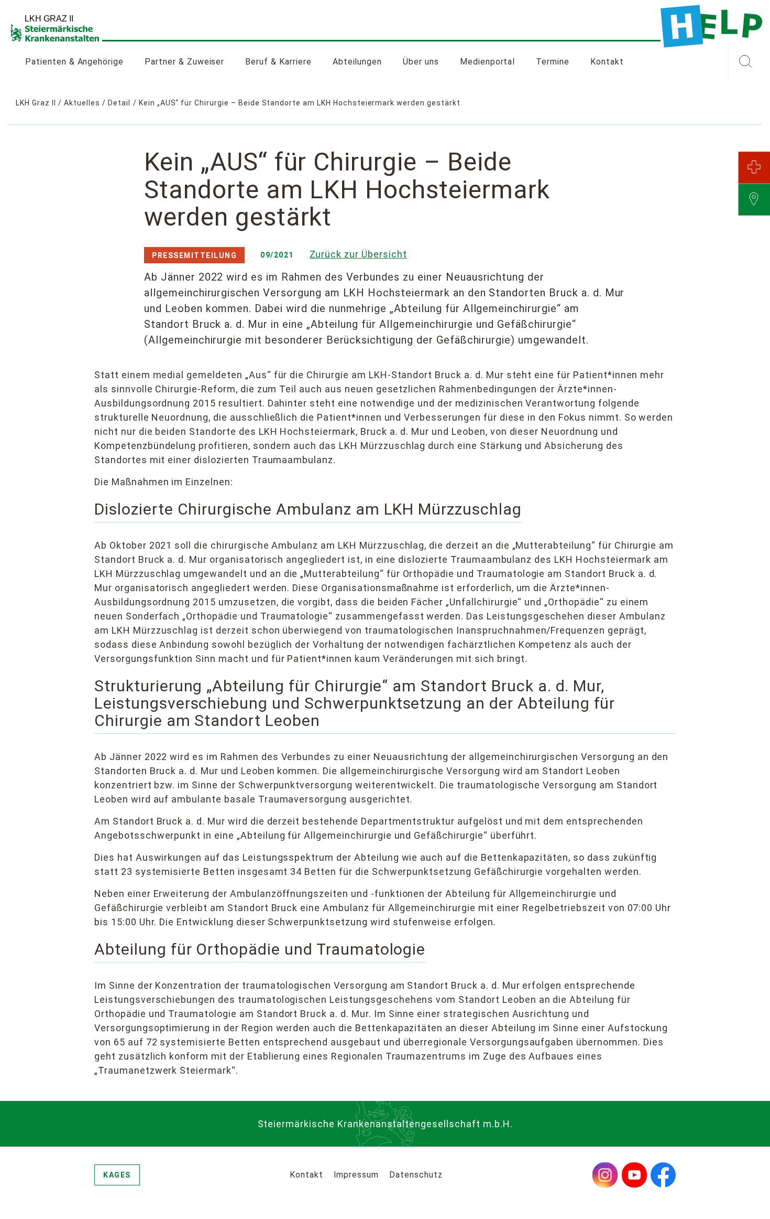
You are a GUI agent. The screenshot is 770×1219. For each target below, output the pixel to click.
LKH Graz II (36, 103)
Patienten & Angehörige (74, 62)
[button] (745, 62)
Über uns (421, 62)
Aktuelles (82, 103)
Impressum (356, 1175)
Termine (552, 62)
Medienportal (487, 62)
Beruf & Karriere (278, 62)
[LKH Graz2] (711, 26)
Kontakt (607, 62)
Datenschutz (416, 1175)
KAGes (117, 1175)
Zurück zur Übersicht (358, 254)
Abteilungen (357, 62)
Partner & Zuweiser (184, 62)
